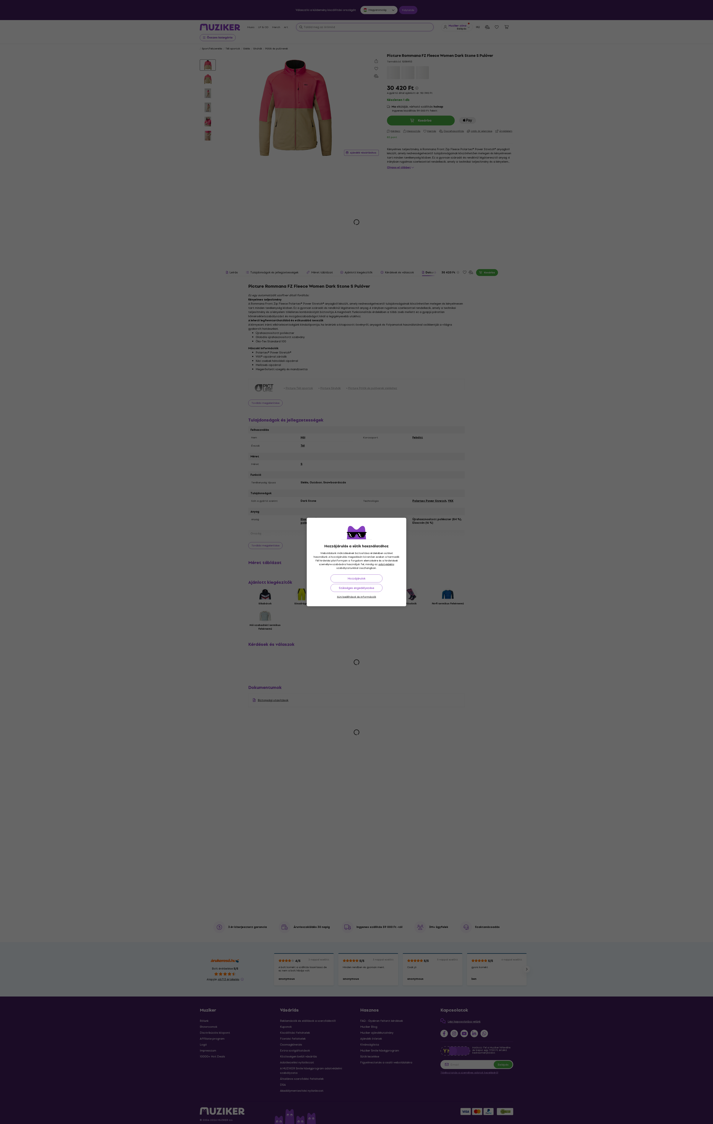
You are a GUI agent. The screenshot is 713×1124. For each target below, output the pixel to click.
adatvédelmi (386, 564)
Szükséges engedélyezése (356, 588)
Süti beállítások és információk (356, 597)
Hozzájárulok (356, 578)
